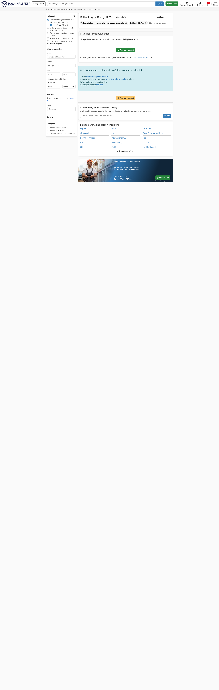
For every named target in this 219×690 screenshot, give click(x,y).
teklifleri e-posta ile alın (97, 76)
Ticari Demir (148, 128)
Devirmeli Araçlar (87, 138)
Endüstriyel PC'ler (60, 25)
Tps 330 (146, 142)
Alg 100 (83, 128)
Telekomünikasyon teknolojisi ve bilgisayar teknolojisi (62, 21)
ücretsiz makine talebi (116, 79)
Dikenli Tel (84, 142)
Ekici (82, 147)
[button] (215, 3)
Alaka (161, 17)
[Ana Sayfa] (46, 9)
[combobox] (61, 109)
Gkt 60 (114, 128)
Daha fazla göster (127, 151)
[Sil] (126, 23)
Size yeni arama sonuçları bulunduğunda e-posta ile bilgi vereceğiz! (109, 39)
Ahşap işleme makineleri (62, 38)
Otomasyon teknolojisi (61, 41)
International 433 (118, 138)
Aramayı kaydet (126, 50)
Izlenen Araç (116, 142)
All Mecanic (85, 133)
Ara (160, 3)
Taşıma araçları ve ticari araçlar (62, 34)
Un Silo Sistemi (149, 147)
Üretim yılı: (51, 83)
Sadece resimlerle (58, 127)
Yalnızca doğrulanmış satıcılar (62, 133)
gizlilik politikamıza (140, 57)
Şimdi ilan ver (163, 177)
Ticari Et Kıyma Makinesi (153, 133)
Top (144, 138)
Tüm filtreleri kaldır (159, 23)
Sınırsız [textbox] (52, 109)
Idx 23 (113, 133)
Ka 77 (113, 147)
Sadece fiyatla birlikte (57, 79)
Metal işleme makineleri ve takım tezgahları (62, 29)
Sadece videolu (57, 130)
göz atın (99, 84)
